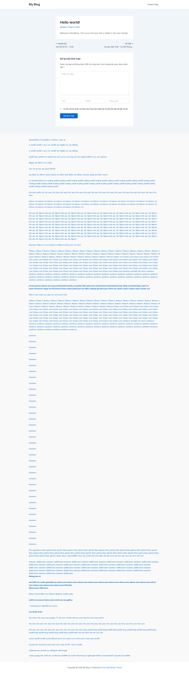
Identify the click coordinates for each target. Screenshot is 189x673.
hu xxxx (66, 157)
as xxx (38, 169)
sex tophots (102, 157)
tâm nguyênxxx (35, 550)
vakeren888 (72, 556)
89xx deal (64, 175)
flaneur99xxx (34, 140)
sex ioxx (95, 556)
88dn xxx (73, 175)
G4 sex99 (125, 655)
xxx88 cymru (45, 638)
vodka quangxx (35, 655)
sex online (87, 556)
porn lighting (88, 655)
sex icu (60, 157)
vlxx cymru (66, 638)
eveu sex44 (98, 618)
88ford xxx (91, 157)
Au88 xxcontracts (103, 655)
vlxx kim (99, 632)
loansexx (32, 335)
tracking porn (35, 606)
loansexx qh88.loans (37, 562)
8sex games (47, 550)
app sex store (53, 295)
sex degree (82, 157)
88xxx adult (45, 175)
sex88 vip (55, 145)
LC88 (49, 163)
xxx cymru (76, 638)
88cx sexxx (103, 175)
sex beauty (50, 618)
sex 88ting (73, 145)
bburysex (33, 245)
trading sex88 (53, 180)
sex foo (71, 655)
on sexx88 (33, 180)
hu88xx (32, 650)
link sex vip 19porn (36, 213)
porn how (63, 295)
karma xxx (68, 245)
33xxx (78, 655)
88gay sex (33, 163)
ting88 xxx (64, 145)
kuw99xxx (46, 140)
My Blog (34, 4)
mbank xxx (55, 175)
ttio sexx (32, 624)
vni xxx (47, 245)
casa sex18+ (95, 638)
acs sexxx (53, 606)
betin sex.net (79, 632)
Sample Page (153, 4)
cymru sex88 (34, 638)
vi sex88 (32, 145)
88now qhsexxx (55, 594)
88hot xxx (42, 163)
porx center (67, 618)
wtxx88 (134, 271)
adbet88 (45, 606)
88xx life (102, 556)
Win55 (52, 169)
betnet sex (52, 157)
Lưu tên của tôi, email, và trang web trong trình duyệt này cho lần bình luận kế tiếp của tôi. (95, 109)
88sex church (34, 594)
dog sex (73, 157)
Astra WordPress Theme (112, 667)
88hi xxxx (45, 594)
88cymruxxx (57, 638)
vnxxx (79, 556)
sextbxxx (126, 271)
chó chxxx (141, 271)
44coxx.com (77, 618)
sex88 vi (39, 145)
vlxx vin (32, 169)
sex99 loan (33, 157)
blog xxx (53, 245)
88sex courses (83, 175)
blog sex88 (88, 630)
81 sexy (115, 655)
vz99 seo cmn (49, 655)
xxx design (51, 650)
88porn (40, 245)
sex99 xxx (42, 157)
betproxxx (42, 180)
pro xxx (47, 145)
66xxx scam (58, 140)
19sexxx (32, 251)
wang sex (94, 175)
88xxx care (33, 295)
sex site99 (61, 655)
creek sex (43, 295)
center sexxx (61, 556)
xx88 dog (62, 650)
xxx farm (77, 245)
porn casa (85, 638)
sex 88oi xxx (34, 175)
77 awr (59, 618)
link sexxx (33, 618)
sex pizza (46, 169)
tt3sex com (118, 257)
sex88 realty (68, 594)
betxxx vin (33, 201)
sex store (41, 650)
